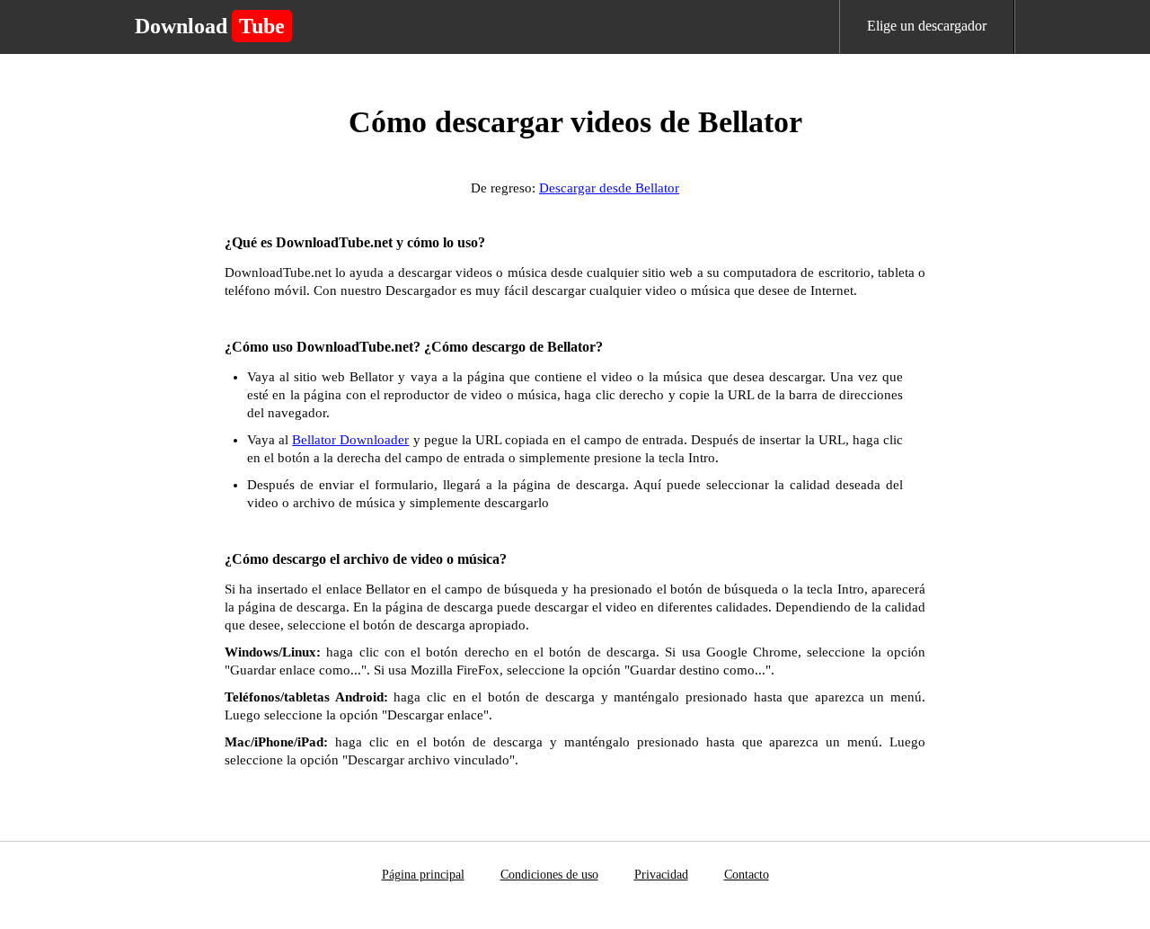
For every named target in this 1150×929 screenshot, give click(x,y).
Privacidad (661, 874)
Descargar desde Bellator (609, 188)
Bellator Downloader (350, 440)
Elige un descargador (926, 25)
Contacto (746, 874)
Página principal (423, 874)
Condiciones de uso (549, 874)
